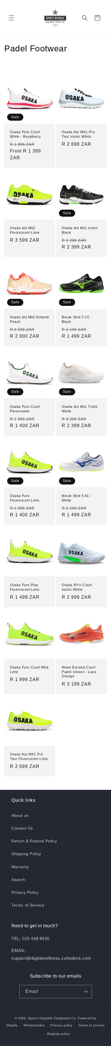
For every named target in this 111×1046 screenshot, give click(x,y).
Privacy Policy (24, 892)
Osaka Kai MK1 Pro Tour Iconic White (78, 134)
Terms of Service (27, 905)
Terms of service (91, 1025)
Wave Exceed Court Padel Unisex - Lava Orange (79, 671)
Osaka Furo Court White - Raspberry (25, 134)
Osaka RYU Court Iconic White (77, 587)
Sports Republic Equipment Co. (52, 1018)
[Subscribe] (85, 991)
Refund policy (34, 1025)
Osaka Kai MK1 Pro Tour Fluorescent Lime (29, 756)
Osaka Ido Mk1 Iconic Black (80, 230)
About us (20, 815)
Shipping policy (58, 1033)
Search (18, 879)
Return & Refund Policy (34, 841)
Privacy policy (61, 1025)
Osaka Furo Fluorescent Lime (25, 498)
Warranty (20, 867)
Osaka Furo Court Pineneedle (25, 409)
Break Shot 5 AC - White (77, 498)
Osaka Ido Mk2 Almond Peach (29, 319)
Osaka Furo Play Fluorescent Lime (25, 587)
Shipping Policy (26, 853)
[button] (11, 18)
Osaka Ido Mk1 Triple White (80, 409)
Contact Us (22, 828)
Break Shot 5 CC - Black (77, 319)
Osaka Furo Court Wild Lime (29, 669)
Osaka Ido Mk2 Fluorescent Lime (25, 230)
